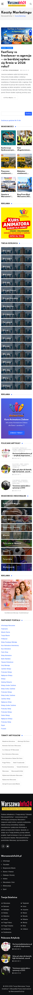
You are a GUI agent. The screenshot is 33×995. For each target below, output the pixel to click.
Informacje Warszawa (8, 625)
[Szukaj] (31, 4)
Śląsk (3, 725)
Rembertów (7, 929)
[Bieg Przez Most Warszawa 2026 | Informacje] (24, 184)
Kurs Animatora (6, 649)
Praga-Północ (23, 481)
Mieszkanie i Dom (9, 882)
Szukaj (28, 114)
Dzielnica (24, 480)
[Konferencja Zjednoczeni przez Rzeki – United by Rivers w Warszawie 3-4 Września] (8, 137)
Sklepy (3, 679)
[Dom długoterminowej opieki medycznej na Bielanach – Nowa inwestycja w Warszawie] (24, 137)
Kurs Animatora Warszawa (10, 754)
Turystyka (6, 864)
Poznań (3, 729)
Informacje (6, 861)
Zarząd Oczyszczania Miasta (11, 784)
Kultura (5, 879)
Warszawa (16, 483)
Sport (4, 889)
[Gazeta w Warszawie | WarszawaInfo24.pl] (8, 184)
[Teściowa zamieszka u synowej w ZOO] (5, 485)
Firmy (21, 464)
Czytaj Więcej (8, 97)
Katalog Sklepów (6, 682)
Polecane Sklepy (6, 672)
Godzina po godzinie (7, 120)
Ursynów (25, 910)
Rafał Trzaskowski (18, 762)
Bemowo (6, 906)
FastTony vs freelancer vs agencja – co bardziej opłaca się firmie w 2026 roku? (16, 59)
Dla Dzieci (15, 448)
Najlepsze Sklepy (6, 675)
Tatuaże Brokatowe (7, 662)
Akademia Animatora (8, 741)
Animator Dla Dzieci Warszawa (11, 745)
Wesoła (25, 916)
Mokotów (6, 916)
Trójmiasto (4, 629)
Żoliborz (25, 929)
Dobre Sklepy (5, 715)
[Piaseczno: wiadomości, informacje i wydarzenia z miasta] (8, 161)
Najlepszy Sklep (6, 702)
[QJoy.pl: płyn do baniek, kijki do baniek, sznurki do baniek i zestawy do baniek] (5, 469)
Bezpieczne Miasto (9, 868)
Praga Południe (8, 926)
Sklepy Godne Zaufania (8, 685)
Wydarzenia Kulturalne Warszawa (12, 775)
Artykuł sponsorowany (11, 70)
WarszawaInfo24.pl (17, 771)
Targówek (26, 903)
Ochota (5, 919)
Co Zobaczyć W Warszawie (10, 750)
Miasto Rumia (5, 632)
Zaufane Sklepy (6, 669)
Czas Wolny (16, 480)
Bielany (5, 913)
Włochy (25, 922)
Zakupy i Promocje (18, 451)
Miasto (14, 481)
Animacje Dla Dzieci (23, 741)
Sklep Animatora (6, 655)
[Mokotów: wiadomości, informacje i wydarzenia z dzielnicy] (24, 161)
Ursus (24, 906)
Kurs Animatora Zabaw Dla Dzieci (12, 758)
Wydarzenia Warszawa (9, 779)
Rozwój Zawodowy (8, 767)
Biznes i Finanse (8, 872)
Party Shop (4, 652)
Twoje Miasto (5, 635)
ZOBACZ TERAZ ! (16, 433)
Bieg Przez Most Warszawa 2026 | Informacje (24, 197)
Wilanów (25, 919)
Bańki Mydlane (6, 659)
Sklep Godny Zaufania (8, 689)
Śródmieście (7, 932)
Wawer (25, 913)
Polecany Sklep (6, 709)
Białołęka (6, 910)
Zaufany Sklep (5, 699)
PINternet (4, 639)
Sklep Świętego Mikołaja (9, 642)
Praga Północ (6, 762)
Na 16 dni (18, 120)
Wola (24, 926)
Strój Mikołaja (5, 665)
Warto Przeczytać (25, 449)
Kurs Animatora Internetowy (10, 645)
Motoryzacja (7, 886)
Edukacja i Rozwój (8, 875)
